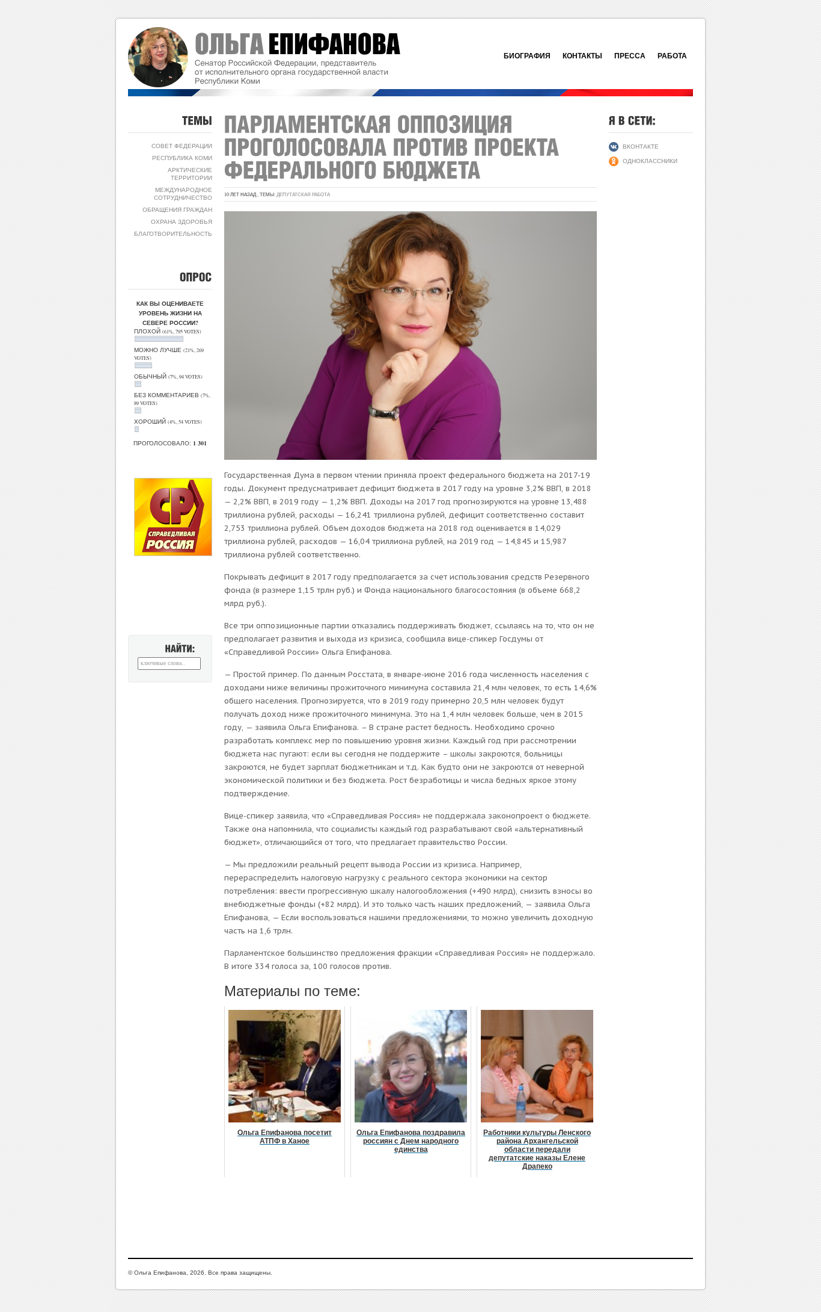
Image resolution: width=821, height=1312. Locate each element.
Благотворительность (173, 233)
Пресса (630, 56)
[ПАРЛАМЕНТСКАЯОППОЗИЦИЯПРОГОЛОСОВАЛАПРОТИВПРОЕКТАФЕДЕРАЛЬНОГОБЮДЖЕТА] (394, 146)
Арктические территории (190, 174)
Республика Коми (182, 157)
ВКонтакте (641, 146)
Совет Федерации (181, 145)
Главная (278, 57)
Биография (527, 56)
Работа (672, 56)
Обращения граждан (177, 209)
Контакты (582, 56)
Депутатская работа (303, 194)
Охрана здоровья (181, 221)
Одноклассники (650, 160)
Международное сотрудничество (183, 193)
